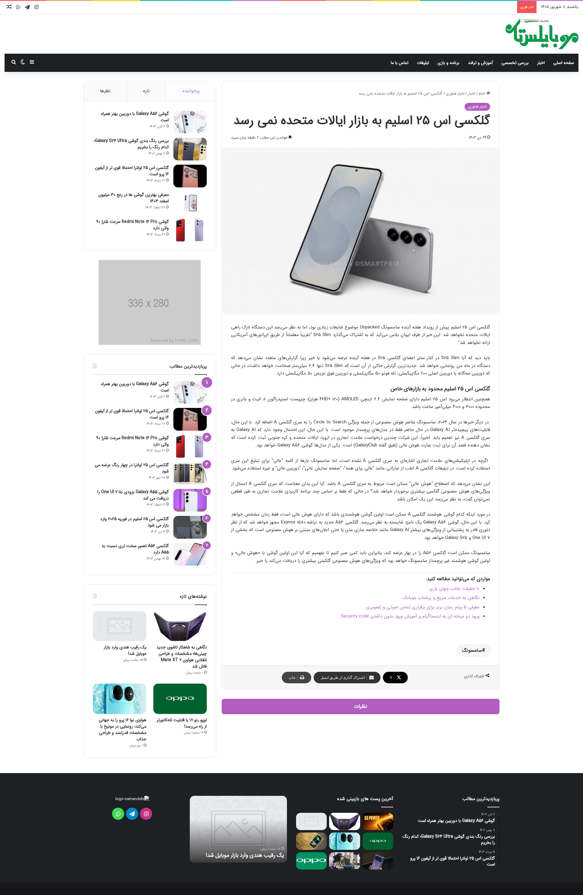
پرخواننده (191, 91)
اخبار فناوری (455, 93)
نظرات (360, 706)
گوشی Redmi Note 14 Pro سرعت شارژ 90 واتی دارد (132, 224)
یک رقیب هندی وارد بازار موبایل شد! (125, 650)
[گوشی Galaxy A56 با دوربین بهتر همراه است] (190, 122)
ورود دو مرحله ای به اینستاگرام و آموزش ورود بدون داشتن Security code (410, 616)
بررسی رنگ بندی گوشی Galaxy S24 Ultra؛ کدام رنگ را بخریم (131, 143)
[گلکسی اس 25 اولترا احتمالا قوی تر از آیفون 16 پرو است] (190, 176)
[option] (238, 829)
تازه (146, 91)
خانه (482, 93)
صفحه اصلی (563, 62)
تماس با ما (399, 62)
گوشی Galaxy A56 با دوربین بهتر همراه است (135, 116)
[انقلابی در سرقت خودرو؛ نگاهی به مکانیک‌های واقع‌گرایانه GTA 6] (344, 861)
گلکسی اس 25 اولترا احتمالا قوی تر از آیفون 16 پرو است (132, 170)
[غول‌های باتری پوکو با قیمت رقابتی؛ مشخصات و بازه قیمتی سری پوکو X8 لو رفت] (378, 821)
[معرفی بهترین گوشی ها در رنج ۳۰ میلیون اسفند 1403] (190, 203)
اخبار (541, 62)
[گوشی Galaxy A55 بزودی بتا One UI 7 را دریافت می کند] (190, 500)
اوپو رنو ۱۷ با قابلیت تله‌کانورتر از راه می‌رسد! (182, 723)
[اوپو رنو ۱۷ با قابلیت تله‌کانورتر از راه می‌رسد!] (180, 699)
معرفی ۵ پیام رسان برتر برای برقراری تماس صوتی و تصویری (422, 607)
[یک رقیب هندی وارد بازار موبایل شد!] (119, 626)
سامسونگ (472, 650)
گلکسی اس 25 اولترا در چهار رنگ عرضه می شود (132, 468)
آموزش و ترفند (480, 62)
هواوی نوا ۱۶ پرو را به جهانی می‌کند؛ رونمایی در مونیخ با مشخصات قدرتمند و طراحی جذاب (122, 729)
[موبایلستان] (542, 34)
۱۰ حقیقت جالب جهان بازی (454, 588)
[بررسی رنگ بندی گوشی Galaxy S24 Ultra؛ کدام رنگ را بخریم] (190, 149)
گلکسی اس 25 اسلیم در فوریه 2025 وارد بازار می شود (134, 522)
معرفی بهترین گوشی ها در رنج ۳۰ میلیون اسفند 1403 (133, 197)
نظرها (105, 91)
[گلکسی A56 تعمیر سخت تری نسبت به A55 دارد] (190, 554)
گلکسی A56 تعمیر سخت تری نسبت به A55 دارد (135, 549)
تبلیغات (423, 62)
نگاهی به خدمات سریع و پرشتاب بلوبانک (441, 597)
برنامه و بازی (448, 62)
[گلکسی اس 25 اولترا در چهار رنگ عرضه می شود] (190, 473)
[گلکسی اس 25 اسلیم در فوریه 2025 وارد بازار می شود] (190, 527)
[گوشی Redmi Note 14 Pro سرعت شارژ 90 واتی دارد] (190, 230)
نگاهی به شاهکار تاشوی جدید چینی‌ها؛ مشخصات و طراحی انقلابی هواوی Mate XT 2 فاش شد (181, 657)
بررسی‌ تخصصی (515, 62)
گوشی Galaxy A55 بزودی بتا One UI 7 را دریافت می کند (133, 495)
